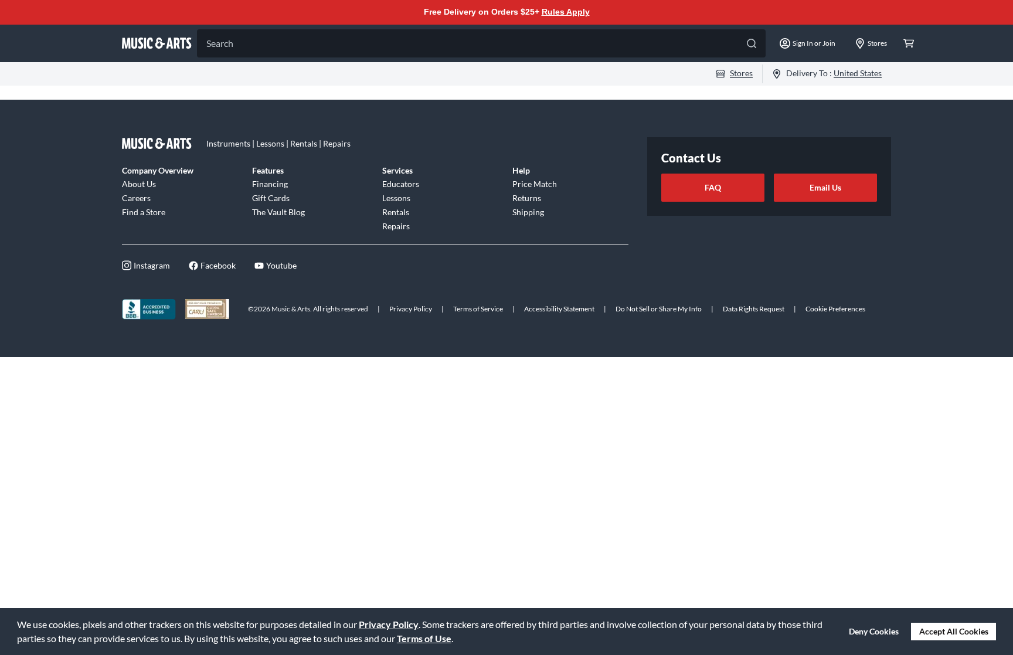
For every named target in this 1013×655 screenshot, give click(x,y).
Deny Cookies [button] (874, 631)
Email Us (825, 187)
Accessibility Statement (559, 308)
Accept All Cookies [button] (953, 631)
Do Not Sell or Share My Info (659, 308)
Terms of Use (424, 638)
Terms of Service (478, 308)
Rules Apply (566, 11)
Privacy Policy (389, 624)
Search (219, 43)
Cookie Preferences (835, 308)
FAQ (713, 187)
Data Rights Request (753, 308)
